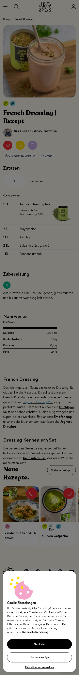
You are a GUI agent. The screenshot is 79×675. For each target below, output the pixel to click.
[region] (39, 621)
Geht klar (39, 644)
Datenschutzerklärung (35, 632)
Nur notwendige (39, 657)
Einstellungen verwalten (39, 667)
